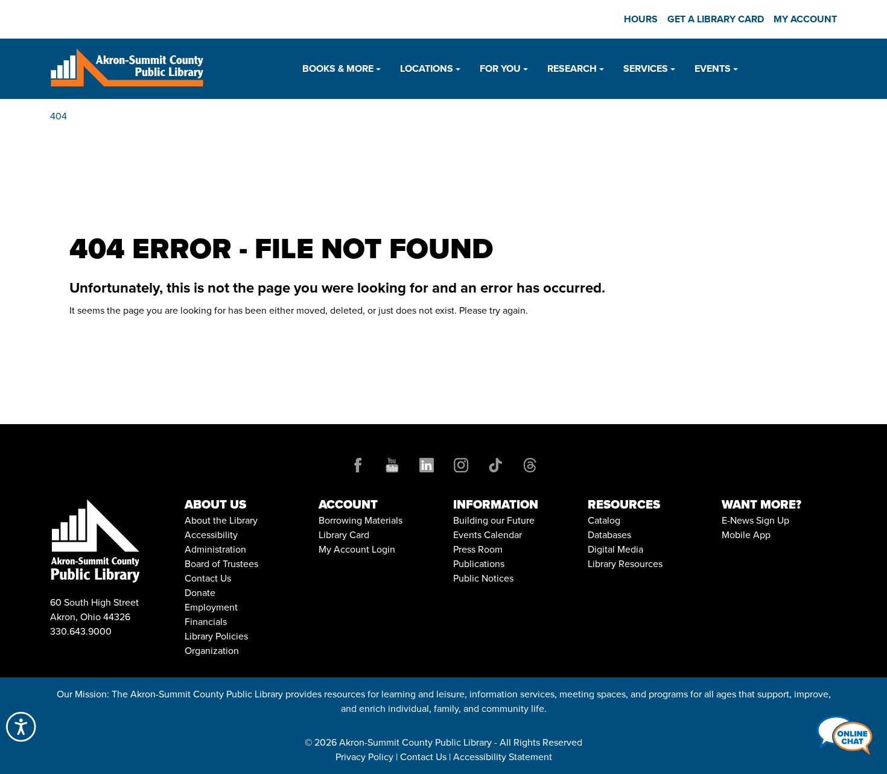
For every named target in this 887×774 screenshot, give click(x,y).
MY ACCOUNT (805, 19)
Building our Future (494, 520)
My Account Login (357, 549)
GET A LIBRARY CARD (715, 19)
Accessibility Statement (502, 757)
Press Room (478, 549)
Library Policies (216, 636)
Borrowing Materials (360, 520)
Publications (478, 564)
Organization (212, 651)
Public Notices (483, 578)
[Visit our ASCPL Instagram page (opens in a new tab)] (461, 464)
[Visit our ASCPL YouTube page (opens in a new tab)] (392, 464)
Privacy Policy (364, 757)
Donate (200, 593)
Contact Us (208, 578)
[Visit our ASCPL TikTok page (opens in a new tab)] (495, 464)
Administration (215, 549)
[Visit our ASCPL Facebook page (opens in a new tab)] (358, 464)
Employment (211, 607)
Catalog (604, 520)
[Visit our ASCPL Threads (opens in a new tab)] (530, 464)
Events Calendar (487, 535)
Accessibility (211, 535)
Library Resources (625, 564)
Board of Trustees (221, 564)
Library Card (344, 535)
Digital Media (615, 549)
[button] (341, 69)
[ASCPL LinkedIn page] (426, 464)
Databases (609, 535)
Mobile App (746, 535)
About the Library (221, 520)
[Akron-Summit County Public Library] (126, 68)
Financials (206, 622)
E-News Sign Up (755, 520)
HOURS (641, 19)
